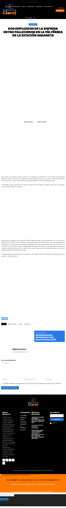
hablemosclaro (28, 122)
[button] (35, 18)
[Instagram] (26, 1)
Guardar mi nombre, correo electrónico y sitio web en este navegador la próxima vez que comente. (32, 383)
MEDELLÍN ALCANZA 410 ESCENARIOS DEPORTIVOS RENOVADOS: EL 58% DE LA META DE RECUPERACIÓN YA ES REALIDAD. (38, 434)
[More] (61, 41)
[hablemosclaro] (21, 122)
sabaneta (27, 324)
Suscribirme (57, 419)
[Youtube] (36, 1)
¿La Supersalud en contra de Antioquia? (37, 426)
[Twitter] (33, 1)
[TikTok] (29, 1)
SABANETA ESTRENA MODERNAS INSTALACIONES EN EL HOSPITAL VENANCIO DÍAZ (38, 419)
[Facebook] (23, 1)
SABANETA (33, 24)
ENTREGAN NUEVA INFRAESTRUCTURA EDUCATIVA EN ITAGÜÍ (46, 337)
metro (21, 324)
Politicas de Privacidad (57, 423)
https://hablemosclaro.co (20, 352)
